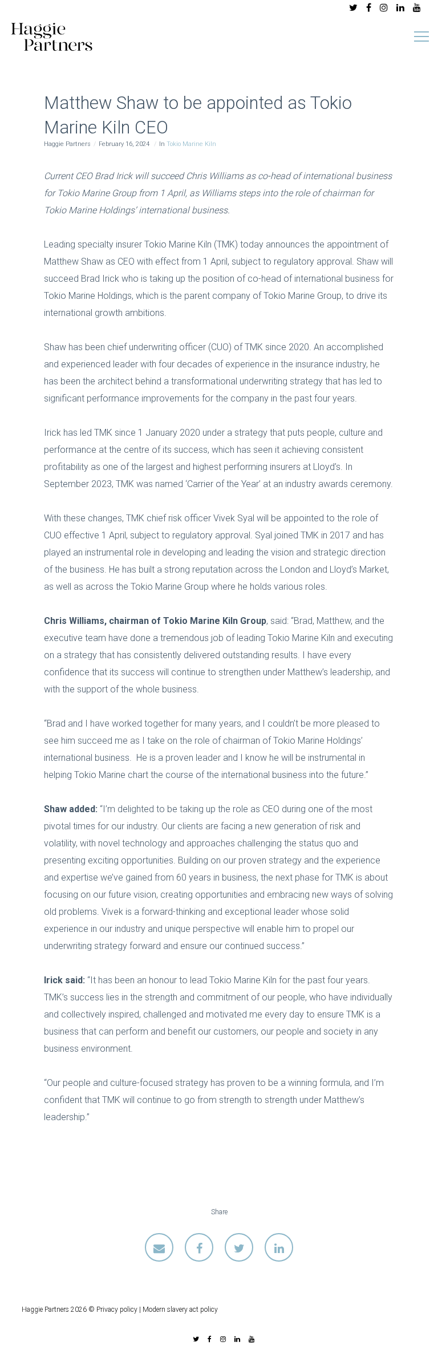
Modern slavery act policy (180, 1310)
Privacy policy (116, 1310)
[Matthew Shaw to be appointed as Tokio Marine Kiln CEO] (159, 1247)
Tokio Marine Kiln (191, 144)
